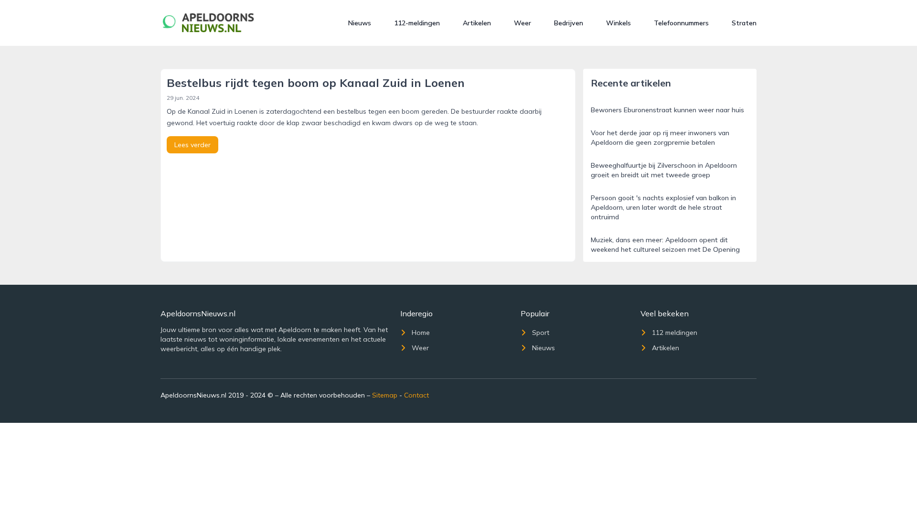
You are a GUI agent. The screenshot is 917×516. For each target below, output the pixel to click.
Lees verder (192, 144)
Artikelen (477, 23)
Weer (522, 23)
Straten (744, 23)
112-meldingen (417, 23)
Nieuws (359, 23)
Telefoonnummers (681, 23)
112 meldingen (674, 332)
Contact (416, 395)
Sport (540, 332)
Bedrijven (568, 23)
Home (421, 332)
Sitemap (384, 395)
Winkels (618, 23)
